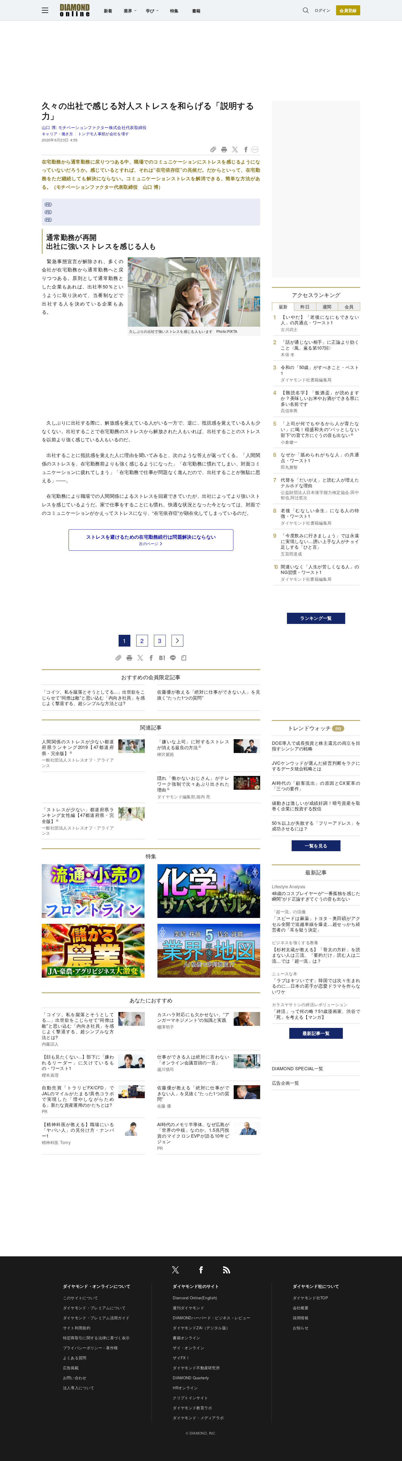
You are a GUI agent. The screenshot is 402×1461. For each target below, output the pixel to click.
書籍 (196, 11)
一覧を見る (316, 845)
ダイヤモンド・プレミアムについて (94, 1307)
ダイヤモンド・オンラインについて (96, 1286)
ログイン (322, 10)
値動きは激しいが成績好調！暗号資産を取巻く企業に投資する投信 (316, 806)
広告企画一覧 (285, 1083)
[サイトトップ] (74, 10)
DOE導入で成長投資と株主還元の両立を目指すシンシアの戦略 (316, 746)
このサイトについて (80, 1297)
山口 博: (94, 127)
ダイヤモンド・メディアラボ (198, 1417)
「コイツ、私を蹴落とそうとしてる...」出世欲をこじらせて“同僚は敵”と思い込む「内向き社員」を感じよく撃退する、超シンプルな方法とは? (93, 697)
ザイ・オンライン (188, 1347)
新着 (108, 11)
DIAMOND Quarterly (191, 1377)
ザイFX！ (181, 1357)
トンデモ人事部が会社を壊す (103, 133)
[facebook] (201, 1271)
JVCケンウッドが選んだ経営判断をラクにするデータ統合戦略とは (316, 766)
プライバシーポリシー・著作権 (90, 1347)
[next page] (177, 641)
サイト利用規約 (76, 1327)
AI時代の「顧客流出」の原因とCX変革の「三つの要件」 (316, 786)
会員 (349, 306)
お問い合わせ (75, 1377)
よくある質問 (75, 1357)
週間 (327, 306)
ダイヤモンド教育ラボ (192, 1407)
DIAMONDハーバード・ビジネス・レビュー (211, 1317)
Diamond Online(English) (195, 1297)
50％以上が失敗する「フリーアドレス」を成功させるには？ (316, 826)
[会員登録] (348, 10)
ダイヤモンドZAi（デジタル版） (201, 1327)
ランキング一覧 (316, 618)
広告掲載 (71, 1367)
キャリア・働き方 (57, 133)
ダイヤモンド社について (316, 1286)
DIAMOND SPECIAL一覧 (297, 1068)
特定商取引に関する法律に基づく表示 (96, 1337)
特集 (174, 11)
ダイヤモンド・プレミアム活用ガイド (96, 1317)
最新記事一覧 (316, 1033)
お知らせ (300, 1327)
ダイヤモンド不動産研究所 (196, 1367)
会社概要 (300, 1307)
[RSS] (226, 1271)
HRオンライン (185, 1387)
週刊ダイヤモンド (188, 1307)
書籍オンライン (186, 1337)
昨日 (305, 306)
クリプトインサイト (190, 1397)
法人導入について (78, 1387)
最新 (283, 306)
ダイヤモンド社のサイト (196, 1286)
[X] (175, 1271)
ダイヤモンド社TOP (310, 1297)
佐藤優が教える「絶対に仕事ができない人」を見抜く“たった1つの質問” (208, 695)
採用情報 (300, 1317)
